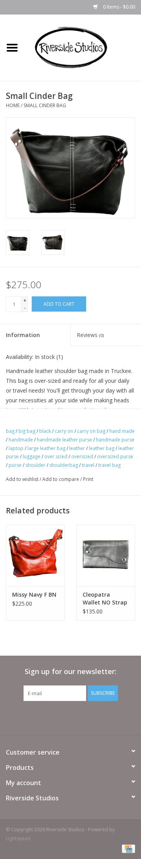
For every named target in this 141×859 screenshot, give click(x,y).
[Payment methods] (127, 848)
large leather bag (46, 448)
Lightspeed (18, 838)
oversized (82, 456)
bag (10, 431)
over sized (55, 456)
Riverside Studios (32, 798)
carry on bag (91, 431)
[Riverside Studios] (82, 47)
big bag (26, 431)
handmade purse (115, 439)
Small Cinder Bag (45, 105)
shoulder (35, 465)
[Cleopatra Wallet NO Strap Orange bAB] (105, 555)
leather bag (101, 448)
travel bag (109, 465)
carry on (64, 431)
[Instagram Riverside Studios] (77, 717)
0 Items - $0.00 (118, 7)
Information (23, 335)
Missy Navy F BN (34, 594)
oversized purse (115, 456)
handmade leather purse (64, 439)
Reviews (90, 335)
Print (88, 479)
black (45, 431)
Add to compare (61, 479)
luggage (31, 456)
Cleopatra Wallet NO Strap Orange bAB (105, 598)
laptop (16, 448)
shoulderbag (63, 465)
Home (13, 105)
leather (77, 448)
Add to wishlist (22, 479)
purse (15, 465)
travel (88, 465)
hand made (122, 431)
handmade (21, 439)
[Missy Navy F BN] (35, 555)
